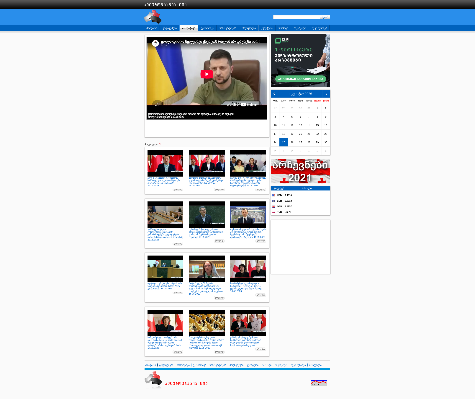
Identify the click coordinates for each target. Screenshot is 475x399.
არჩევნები (315, 365)
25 (283, 142)
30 (300, 108)
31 (308, 108)
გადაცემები (170, 28)
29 (292, 108)
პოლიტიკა (188, 28)
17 (275, 133)
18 (283, 133)
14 (308, 125)
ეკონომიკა (207, 28)
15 (317, 125)
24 (275, 142)
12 (292, 125)
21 (308, 133)
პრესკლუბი (249, 28)
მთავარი (151, 28)
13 (300, 125)
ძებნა (325, 17)
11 (283, 125)
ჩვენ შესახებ (319, 28)
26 (292, 142)
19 (292, 133)
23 (325, 133)
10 (275, 125)
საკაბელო (300, 28)
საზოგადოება (228, 28)
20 (300, 133)
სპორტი (283, 28)
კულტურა (267, 28)
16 (325, 125)
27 (275, 108)
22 (317, 133)
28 (283, 108)
